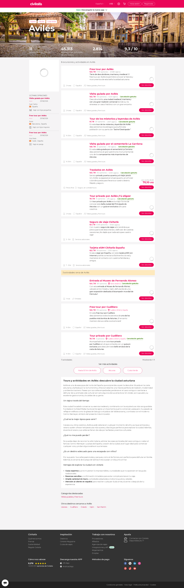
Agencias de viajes (99, 544)
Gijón (92, 507)
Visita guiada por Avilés (39, 98)
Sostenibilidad (34, 544)
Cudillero (74, 507)
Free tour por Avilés (38, 115)
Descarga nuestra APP (71, 559)
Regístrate (148, 4)
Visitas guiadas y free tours (72, 497)
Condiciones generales (114, 585)
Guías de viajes (66, 544)
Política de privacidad (141, 585)
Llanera (64, 507)
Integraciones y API (100, 547)
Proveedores (97, 539)
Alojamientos (97, 550)
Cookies (153, 585)
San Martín (101, 507)
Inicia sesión (135, 4)
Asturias (41, 22)
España (33, 22)
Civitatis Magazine (67, 542)
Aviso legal (128, 585)
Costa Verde (51, 22)
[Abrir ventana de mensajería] (5, 583)
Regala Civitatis (34, 547)
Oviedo (84, 507)
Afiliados (95, 542)
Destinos (64, 539)
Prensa (31, 542)
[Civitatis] (36, 4)
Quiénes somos (34, 539)
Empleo (95, 553)
